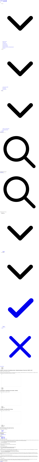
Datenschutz (1, 461)
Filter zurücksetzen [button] (2, 366)
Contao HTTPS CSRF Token (4, 442)
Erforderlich (2, 441)
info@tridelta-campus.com (3, 434)
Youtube (2, 448)
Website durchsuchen (3, 171)
